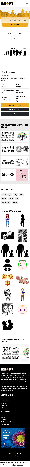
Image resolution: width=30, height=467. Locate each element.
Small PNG (15, 114)
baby (15, 195)
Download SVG (15, 105)
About (3, 417)
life (17, 198)
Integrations (5, 424)
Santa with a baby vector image (7, 297)
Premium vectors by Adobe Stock (14, 126)
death (4, 198)
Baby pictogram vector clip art (7, 267)
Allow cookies (17, 465)
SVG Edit (3, 403)
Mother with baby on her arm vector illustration (7, 221)
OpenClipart (20, 101)
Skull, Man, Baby (7, 238)
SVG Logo (4, 407)
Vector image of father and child (22, 297)
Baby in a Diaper (22, 283)
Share (9, 33)
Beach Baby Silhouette (22, 223)
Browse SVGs (15, 25)
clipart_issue (6, 202)
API (5, 456)
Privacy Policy (23, 456)
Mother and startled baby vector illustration (7, 311)
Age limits (6, 284)
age (9, 195)
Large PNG (15, 109)
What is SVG (4, 401)
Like (15, 38)
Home (3, 415)
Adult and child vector (7, 253)
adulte (15, 202)
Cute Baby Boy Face (22, 268)
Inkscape (4, 399)
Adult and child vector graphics (22, 252)
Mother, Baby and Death (22, 238)
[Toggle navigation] (27, 3)
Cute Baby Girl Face (22, 313)
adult (4, 195)
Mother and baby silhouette (7, 327)
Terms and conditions (12, 456)
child (21, 195)
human (11, 198)
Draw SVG (4, 405)
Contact (3, 420)
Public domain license (7, 422)
